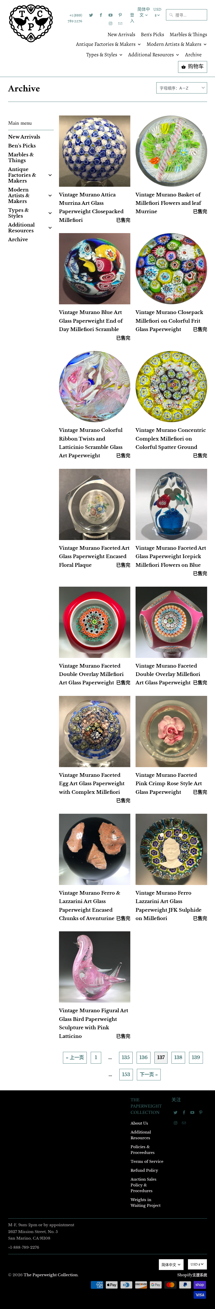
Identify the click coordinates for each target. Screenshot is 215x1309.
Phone (38, 668)
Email (37, 578)
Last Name (41, 638)
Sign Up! (107, 757)
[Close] (183, 542)
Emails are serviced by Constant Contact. (75, 742)
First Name (41, 608)
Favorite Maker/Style (49, 698)
